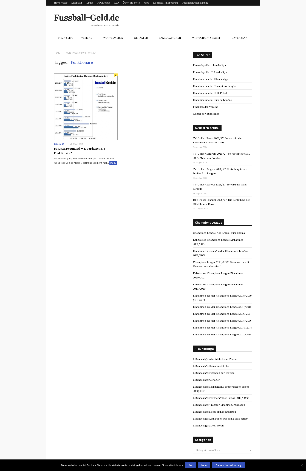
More (113, 163)
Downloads (103, 2)
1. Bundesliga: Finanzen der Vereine (213, 372)
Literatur (76, 2)
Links (89, 2)
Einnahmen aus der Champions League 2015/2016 (222, 320)
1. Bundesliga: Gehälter (206, 379)
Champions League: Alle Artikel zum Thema (219, 232)
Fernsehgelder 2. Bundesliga (210, 72)
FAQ (116, 2)
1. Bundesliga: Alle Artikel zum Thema (215, 359)
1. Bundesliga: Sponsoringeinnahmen (214, 411)
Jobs (146, 2)
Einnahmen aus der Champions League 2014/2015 (222, 327)
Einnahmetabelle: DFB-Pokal (210, 93)
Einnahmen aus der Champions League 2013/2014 (222, 334)
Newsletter (60, 2)
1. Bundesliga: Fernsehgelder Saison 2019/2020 (221, 397)
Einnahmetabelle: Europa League (212, 100)
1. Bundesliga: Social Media (208, 425)
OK (190, 465)
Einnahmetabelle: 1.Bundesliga (210, 79)
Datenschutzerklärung (195, 2)
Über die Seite (131, 2)
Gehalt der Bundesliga (206, 113)
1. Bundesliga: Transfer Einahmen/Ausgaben (219, 404)
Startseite (65, 37)
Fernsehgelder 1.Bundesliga (209, 65)
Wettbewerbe (113, 37)
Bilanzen (59, 144)
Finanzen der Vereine (205, 106)
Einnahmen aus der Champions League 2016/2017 (222, 313)
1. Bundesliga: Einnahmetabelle (211, 366)
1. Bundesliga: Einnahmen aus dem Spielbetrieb (220, 418)
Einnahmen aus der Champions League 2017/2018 (222, 306)
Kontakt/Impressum (165, 2)
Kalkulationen (170, 37)
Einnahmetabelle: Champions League (214, 86)
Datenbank (239, 37)
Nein (204, 465)
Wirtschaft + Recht (206, 37)
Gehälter (141, 37)
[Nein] (301, 465)
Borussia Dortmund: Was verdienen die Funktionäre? (79, 151)
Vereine (86, 37)
